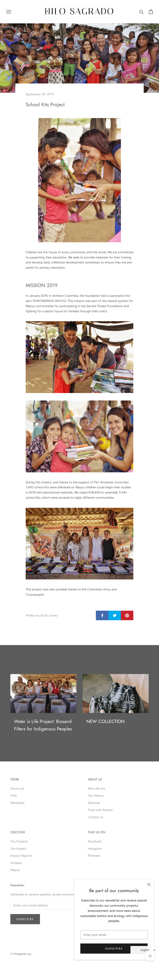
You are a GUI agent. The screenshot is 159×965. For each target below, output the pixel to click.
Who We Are (96, 788)
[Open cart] (151, 11)
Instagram (95, 848)
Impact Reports (21, 856)
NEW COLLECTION (105, 721)
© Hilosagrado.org (20, 954)
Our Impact (18, 848)
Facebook (94, 841)
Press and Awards (100, 810)
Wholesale (17, 803)
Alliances (94, 803)
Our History (96, 795)
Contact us (95, 817)
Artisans (16, 863)
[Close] (149, 884)
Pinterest (94, 856)
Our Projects (19, 841)
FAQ (13, 795)
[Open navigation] (8, 11)
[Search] (141, 12)
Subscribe (114, 949)
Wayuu (15, 870)
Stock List (17, 788)
